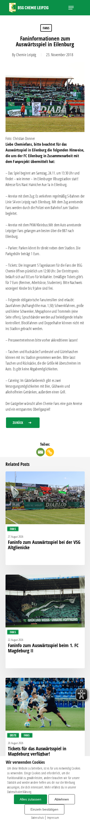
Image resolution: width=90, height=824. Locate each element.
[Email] (40, 452)
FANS (46, 28)
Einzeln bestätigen (44, 809)
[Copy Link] (50, 452)
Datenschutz (37, 817)
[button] (71, 7)
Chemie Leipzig (26, 54)
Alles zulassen (30, 799)
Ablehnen (61, 799)
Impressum (53, 817)
